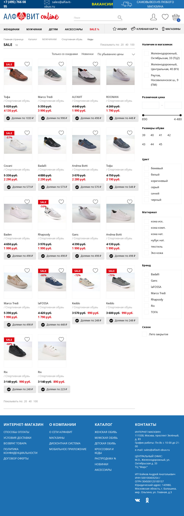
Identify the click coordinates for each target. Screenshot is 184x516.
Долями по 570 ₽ (91, 187)
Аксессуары (103, 470)
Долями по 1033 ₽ (23, 118)
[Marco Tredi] (52, 75)
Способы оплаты (16, 432)
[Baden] (18, 213)
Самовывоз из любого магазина (155, 4)
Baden (8, 234)
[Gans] (86, 213)
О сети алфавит (60, 432)
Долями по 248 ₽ (91, 320)
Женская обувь (106, 432)
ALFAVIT (77, 97)
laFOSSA (43, 303)
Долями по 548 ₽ (125, 187)
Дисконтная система (64, 443)
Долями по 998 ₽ (57, 118)
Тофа (7, 97)
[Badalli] (52, 144)
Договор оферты (16, 458)
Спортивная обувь (17, 100)
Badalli (42, 165)
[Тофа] (120, 144)
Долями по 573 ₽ (22, 187)
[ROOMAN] (120, 75)
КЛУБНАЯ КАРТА (147, 29)
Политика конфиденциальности (20, 451)
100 (132, 44)
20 (122, 44)
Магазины (57, 437)
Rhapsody (44, 234)
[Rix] (52, 350)
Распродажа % (105, 458)
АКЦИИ (122, 29)
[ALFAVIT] (86, 75)
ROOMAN (112, 97)
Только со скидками (65, 54)
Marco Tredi (45, 97)
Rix (6, 372)
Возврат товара (15, 443)
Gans (75, 234)
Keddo (76, 303)
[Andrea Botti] (86, 144)
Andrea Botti (80, 165)
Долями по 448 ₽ (125, 118)
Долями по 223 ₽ (57, 389)
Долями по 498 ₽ (91, 118)
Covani (8, 165)
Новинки (88, 54)
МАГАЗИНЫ (172, 29)
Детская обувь (105, 443)
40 (126, 44)
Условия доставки (17, 437)
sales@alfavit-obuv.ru (157, 450)
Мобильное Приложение (67, 449)
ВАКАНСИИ (102, 4)
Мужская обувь (106, 437)
